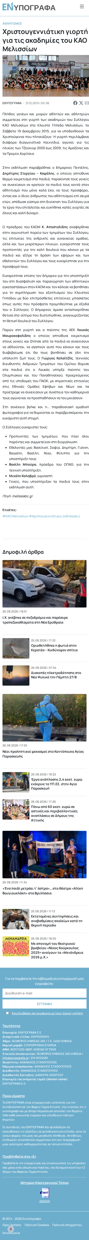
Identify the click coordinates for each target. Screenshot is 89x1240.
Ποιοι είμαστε (13, 1096)
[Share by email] (87, 103)
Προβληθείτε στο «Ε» (19, 1156)
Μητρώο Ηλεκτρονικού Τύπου (44, 1182)
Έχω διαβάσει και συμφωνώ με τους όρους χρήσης (47, 1013)
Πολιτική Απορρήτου (67, 1225)
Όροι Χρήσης (11, 1225)
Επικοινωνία (11, 1233)
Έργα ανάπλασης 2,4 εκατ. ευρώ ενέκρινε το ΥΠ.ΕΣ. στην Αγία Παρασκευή (56, 784)
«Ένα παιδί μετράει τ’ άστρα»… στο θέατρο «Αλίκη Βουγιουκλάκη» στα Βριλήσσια (42, 890)
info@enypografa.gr (15, 1058)
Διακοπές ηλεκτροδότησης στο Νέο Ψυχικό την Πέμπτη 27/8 (56, 675)
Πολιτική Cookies (37, 1225)
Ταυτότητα (11, 1026)
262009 (44, 1201)
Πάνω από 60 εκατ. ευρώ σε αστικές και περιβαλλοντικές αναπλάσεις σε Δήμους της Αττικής (54, 813)
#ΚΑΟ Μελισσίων (15, 516)
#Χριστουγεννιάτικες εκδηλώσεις (54, 516)
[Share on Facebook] (75, 103)
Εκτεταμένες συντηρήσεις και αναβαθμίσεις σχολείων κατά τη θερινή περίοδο (56, 921)
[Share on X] (81, 103)
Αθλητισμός (12, 23)
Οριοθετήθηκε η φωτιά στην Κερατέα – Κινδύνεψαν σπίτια (54, 647)
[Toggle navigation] (82, 6)
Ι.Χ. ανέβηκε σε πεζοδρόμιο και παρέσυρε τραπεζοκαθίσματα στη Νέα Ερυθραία (35, 619)
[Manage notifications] (10, 1229)
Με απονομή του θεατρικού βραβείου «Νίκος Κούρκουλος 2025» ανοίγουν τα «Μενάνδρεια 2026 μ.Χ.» (57, 950)
